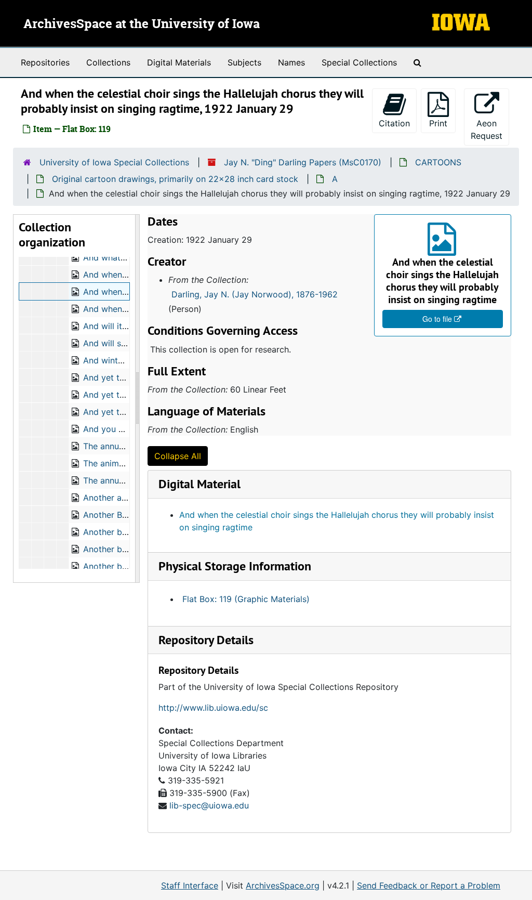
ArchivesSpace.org (283, 885)
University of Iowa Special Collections (114, 162)
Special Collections (359, 62)
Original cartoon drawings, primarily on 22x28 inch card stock (175, 179)
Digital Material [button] (199, 484)
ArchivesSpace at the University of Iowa (141, 24)
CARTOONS (438, 162)
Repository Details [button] (206, 640)
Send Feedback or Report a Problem (428, 885)
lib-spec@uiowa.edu (209, 805)
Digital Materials (179, 62)
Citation (394, 123)
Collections (108, 62)
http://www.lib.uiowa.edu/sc (213, 707)
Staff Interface (189, 885)
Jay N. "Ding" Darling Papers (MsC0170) (302, 162)
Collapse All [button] (177, 456)
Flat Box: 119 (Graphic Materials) (246, 599)
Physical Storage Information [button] (234, 566)
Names (291, 62)
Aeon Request (490, 129)
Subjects (244, 62)
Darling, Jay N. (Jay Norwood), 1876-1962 (254, 294)
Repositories (45, 62)
